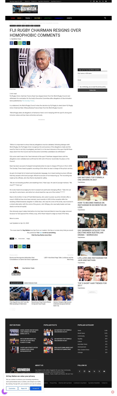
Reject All (24, 388)
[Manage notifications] (112, 392)
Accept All (36, 388)
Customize (12, 388)
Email (38, 29)
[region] (24, 382)
